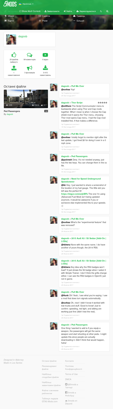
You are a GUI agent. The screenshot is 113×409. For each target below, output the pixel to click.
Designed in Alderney (14, 359)
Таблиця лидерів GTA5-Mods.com (50, 400)
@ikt (63, 184)
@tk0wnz (65, 244)
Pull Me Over (77, 86)
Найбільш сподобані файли (50, 375)
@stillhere (66, 105)
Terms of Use (71, 374)
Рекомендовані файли (49, 367)
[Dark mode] (101, 11)
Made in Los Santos (13, 362)
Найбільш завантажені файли (51, 384)
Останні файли (49, 360)
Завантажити (52, 11)
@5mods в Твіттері (71, 386)
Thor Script (77, 102)
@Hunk (65, 295)
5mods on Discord (71, 402)
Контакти (69, 360)
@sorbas (65, 89)
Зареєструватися (87, 11)
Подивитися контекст (71, 93)
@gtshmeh (66, 159)
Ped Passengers (79, 156)
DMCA (68, 379)
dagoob (22, 36)
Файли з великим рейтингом (50, 392)
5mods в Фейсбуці (70, 394)
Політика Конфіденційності (73, 367)
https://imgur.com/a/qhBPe (74, 193)
